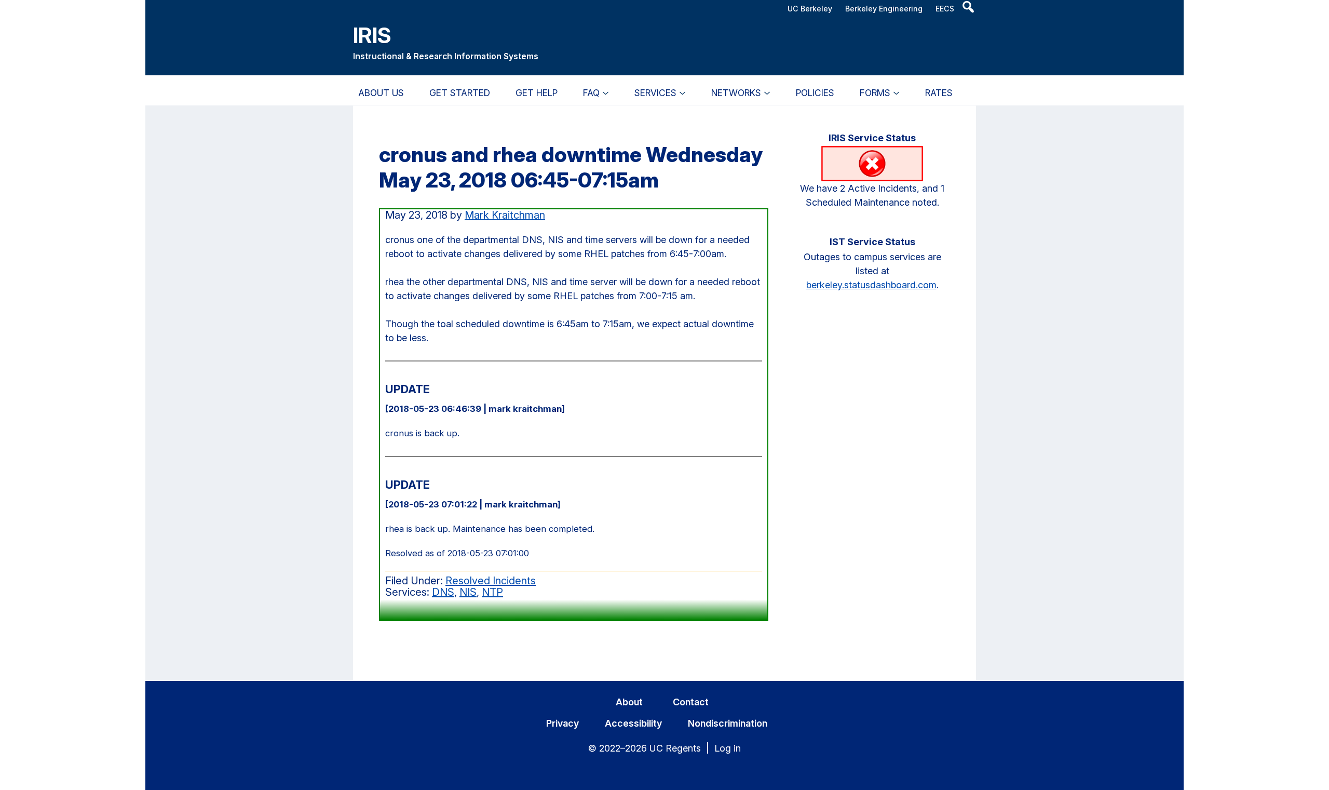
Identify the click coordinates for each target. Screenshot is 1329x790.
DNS (443, 592)
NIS (468, 592)
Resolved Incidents (490, 580)
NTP (492, 592)
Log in (727, 748)
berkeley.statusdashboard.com (871, 284)
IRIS (372, 35)
